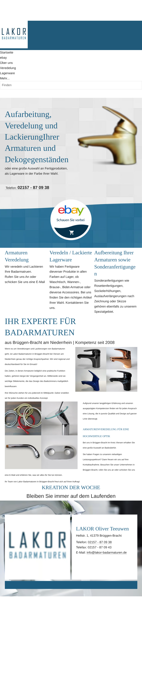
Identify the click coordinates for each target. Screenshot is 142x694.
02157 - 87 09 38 (100, 542)
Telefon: (27, 188)
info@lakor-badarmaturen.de (107, 552)
